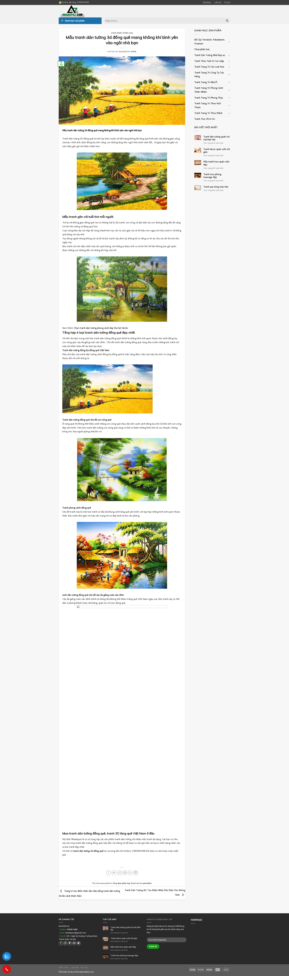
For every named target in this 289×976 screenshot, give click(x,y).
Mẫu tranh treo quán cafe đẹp (216, 163)
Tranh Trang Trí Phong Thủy (208, 97)
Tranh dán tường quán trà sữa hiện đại (216, 138)
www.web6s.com (86, 972)
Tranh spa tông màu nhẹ (215, 186)
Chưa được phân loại (122, 33)
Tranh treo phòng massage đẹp (212, 176)
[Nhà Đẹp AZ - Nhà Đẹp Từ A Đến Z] (81, 11)
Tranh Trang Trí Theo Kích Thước (207, 105)
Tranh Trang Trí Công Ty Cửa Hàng (209, 74)
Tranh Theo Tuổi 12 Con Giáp (209, 61)
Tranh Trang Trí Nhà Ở (205, 82)
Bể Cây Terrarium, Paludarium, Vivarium (209, 41)
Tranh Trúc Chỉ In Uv (204, 118)
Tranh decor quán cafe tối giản (216, 150)
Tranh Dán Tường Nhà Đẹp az (209, 55)
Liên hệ (217, 2)
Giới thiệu (207, 2)
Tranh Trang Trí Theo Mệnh (208, 113)
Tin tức (227, 2)
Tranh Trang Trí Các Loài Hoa (209, 66)
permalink (147, 883)
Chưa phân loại (201, 49)
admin (133, 52)
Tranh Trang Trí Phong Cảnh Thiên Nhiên (208, 89)
